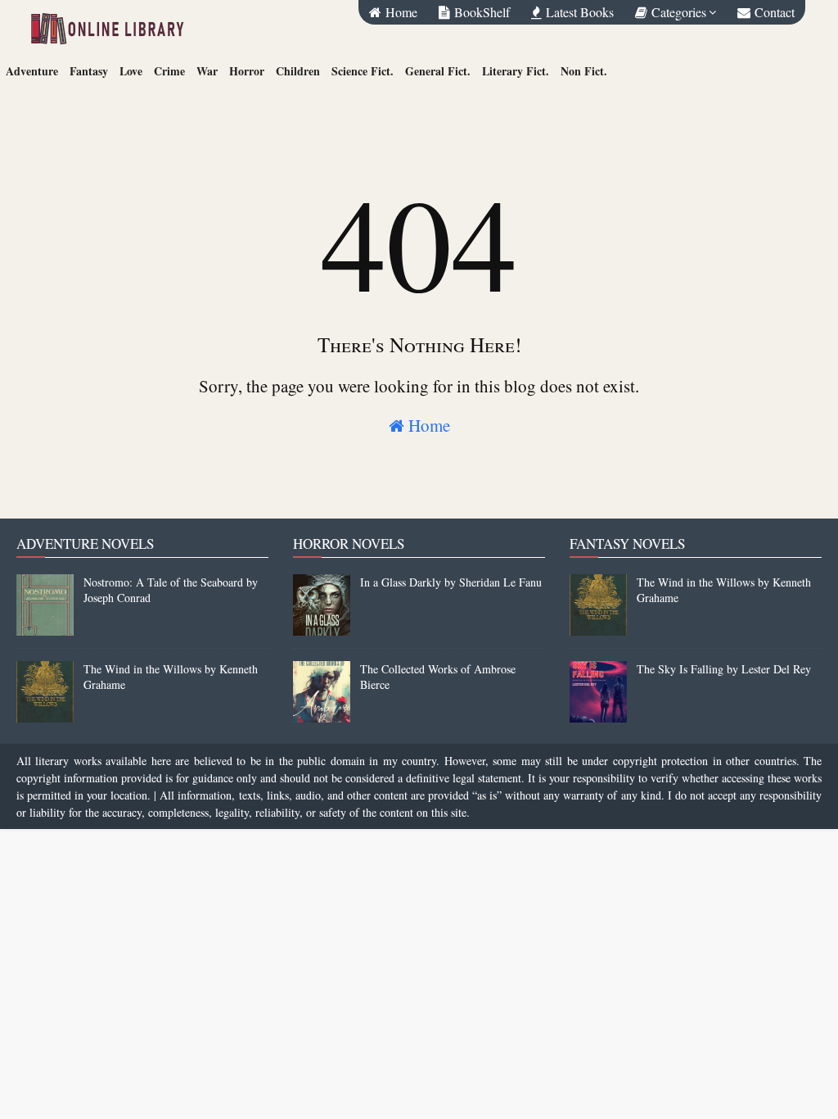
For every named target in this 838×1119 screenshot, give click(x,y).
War (207, 70)
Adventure (32, 70)
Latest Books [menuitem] (578, 11)
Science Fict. (362, 70)
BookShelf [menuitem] (480, 11)
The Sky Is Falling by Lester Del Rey (724, 669)
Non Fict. (584, 70)
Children (298, 70)
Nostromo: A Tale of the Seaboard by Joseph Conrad (170, 589)
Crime (169, 70)
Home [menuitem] (399, 11)
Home (427, 425)
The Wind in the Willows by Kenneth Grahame (170, 676)
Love (130, 70)
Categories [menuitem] (676, 11)
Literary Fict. (515, 70)
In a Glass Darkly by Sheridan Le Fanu (451, 582)
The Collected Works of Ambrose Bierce (438, 676)
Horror (246, 70)
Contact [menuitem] (772, 11)
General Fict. (438, 70)
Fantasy (89, 70)
